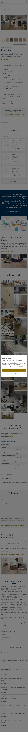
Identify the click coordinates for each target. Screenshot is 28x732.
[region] (14, 366)
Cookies (21, 366)
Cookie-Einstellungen (13, 373)
